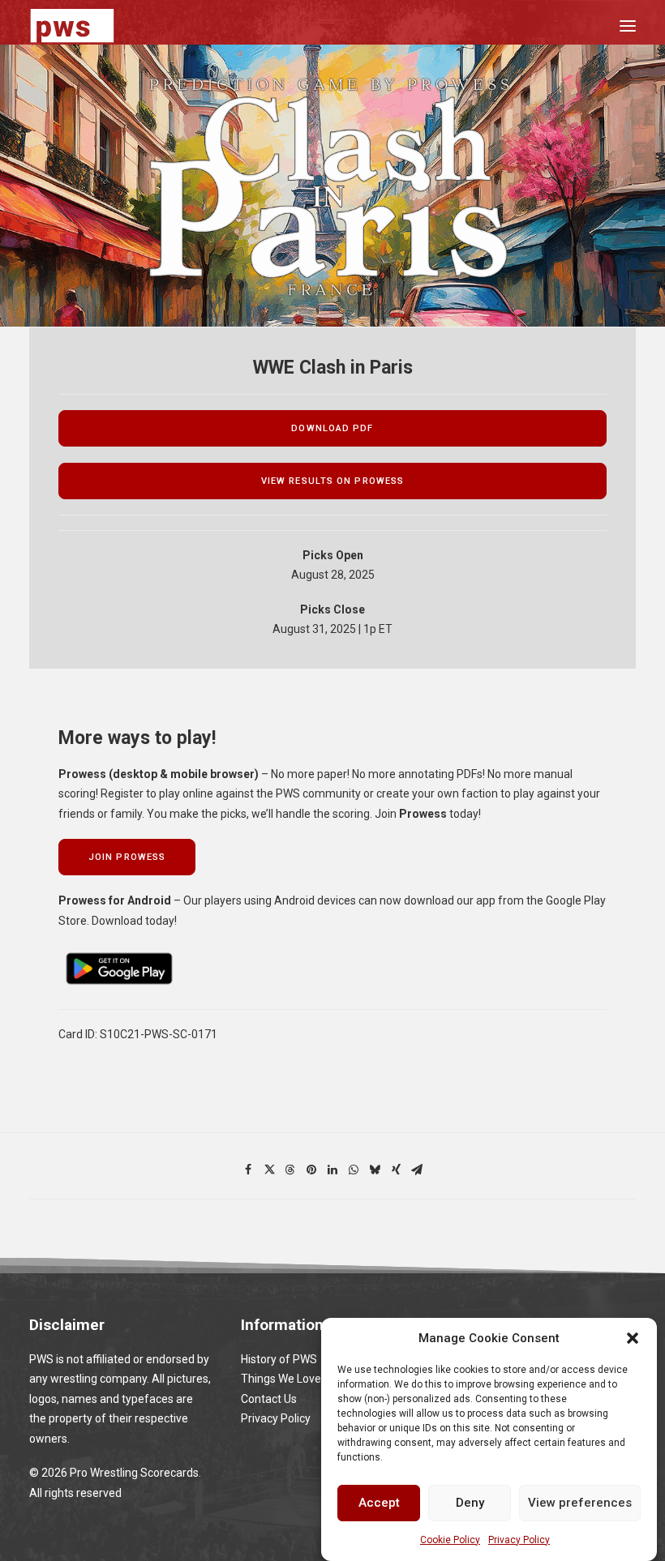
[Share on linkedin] (332, 1169)
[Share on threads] (290, 1169)
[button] (632, 1338)
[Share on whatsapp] (353, 1169)
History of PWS (279, 1359)
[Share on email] (417, 1169)
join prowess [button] (126, 857)
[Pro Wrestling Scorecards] (72, 25)
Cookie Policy (450, 1540)
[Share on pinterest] (311, 1169)
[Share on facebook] (248, 1169)
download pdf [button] (332, 428)
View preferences (580, 1502)
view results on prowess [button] (332, 481)
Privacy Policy (519, 1540)
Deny (470, 1502)
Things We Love (281, 1378)
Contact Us (269, 1398)
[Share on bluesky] (374, 1169)
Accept (379, 1502)
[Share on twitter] (269, 1169)
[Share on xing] (395, 1169)
